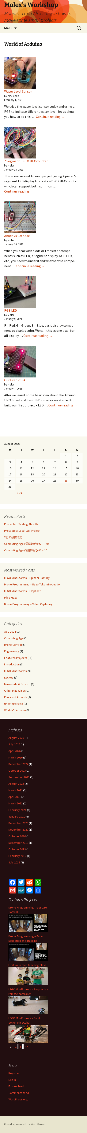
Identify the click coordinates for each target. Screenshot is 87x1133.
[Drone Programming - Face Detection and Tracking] (28, 951)
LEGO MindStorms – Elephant (22, 591)
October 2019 (17, 849)
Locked (9, 677)
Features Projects (15, 658)
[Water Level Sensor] (20, 73)
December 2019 (18, 843)
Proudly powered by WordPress (24, 1124)
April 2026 (14, 751)
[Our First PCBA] (20, 361)
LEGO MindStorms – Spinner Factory (27, 578)
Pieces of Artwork (15, 697)
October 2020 (17, 836)
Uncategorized (13, 704)
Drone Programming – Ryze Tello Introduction (32, 584)
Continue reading (50, 116)
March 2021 (15, 803)
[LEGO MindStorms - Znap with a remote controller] (28, 1004)
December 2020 (18, 823)
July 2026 (14, 744)
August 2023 (16, 784)
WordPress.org (18, 1099)
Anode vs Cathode (17, 236)
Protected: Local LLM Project (22, 531)
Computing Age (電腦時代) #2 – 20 (25, 550)
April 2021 (14, 797)
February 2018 (17, 856)
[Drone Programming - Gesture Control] (28, 923)
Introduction (12, 664)
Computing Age (14, 638)
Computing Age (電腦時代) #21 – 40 (26, 544)
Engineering (11, 651)
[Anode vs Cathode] (20, 217)
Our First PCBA (15, 380)
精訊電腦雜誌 (13, 537)
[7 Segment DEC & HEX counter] (20, 142)
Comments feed (18, 1093)
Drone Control (13, 645)
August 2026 (16, 738)
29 (65, 480)
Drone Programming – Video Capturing (28, 604)
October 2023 (17, 770)
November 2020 (18, 830)
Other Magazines (15, 690)
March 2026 (15, 757)
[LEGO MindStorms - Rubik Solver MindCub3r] (28, 1033)
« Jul (20, 493)
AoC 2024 (10, 631)
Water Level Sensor (18, 91)
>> (26, 1046)
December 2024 (18, 764)
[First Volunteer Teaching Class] (28, 976)
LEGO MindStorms (15, 671)
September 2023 (19, 777)
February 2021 (17, 810)
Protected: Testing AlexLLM (21, 524)
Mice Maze (11, 597)
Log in (12, 1080)
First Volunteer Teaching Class (27, 965)
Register (13, 1073)
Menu (8, 28)
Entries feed (16, 1086)
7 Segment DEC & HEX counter (26, 161)
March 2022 (15, 790)
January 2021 (16, 816)
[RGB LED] (20, 292)
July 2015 (14, 862)
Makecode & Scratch (17, 684)
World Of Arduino (15, 710)
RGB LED (10, 310)
